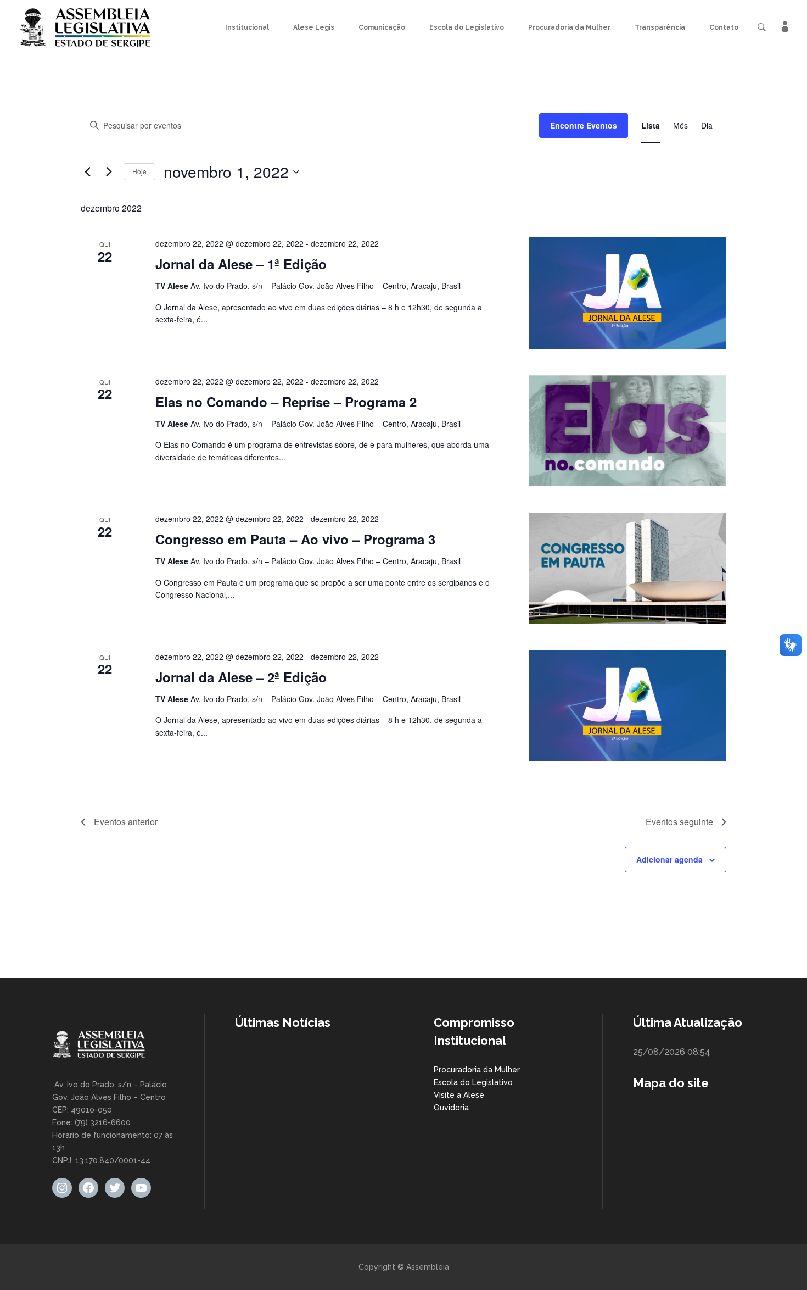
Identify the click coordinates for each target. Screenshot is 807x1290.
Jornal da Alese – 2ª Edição (241, 677)
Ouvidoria (451, 1107)
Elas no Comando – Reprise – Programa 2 (286, 401)
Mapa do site (671, 1083)
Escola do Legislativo (473, 1082)
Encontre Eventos (583, 125)
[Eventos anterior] (87, 172)
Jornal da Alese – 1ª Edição (241, 263)
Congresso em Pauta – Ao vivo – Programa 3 (295, 539)
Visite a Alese (459, 1095)
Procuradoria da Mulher (477, 1069)
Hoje (139, 171)
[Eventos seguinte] (108, 172)
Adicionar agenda (669, 859)
